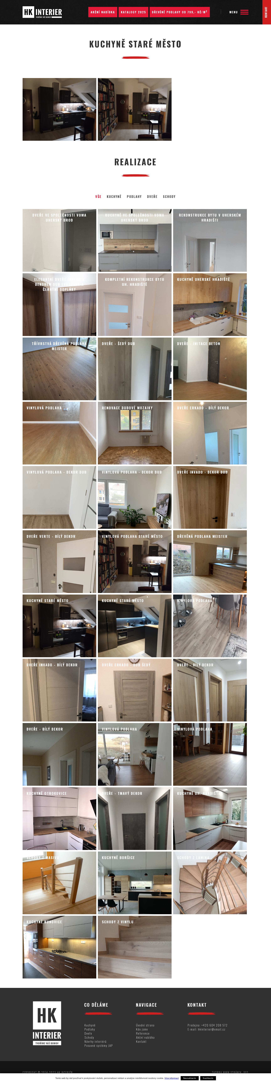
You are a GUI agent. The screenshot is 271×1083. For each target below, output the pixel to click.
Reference (143, 1033)
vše (98, 196)
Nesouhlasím (189, 1078)
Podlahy (134, 196)
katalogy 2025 (133, 12)
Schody (169, 196)
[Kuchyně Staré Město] (59, 109)
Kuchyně (114, 196)
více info (59, 240)
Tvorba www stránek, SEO (230, 1072)
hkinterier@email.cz (212, 1029)
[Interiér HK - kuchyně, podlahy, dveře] (42, 10)
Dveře (152, 196)
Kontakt (141, 1041)
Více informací (172, 1078)
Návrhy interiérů (96, 1041)
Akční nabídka (103, 12)
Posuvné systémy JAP (99, 1046)
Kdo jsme (142, 1029)
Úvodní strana (145, 1025)
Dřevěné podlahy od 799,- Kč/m (179, 11)
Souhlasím (208, 1078)
